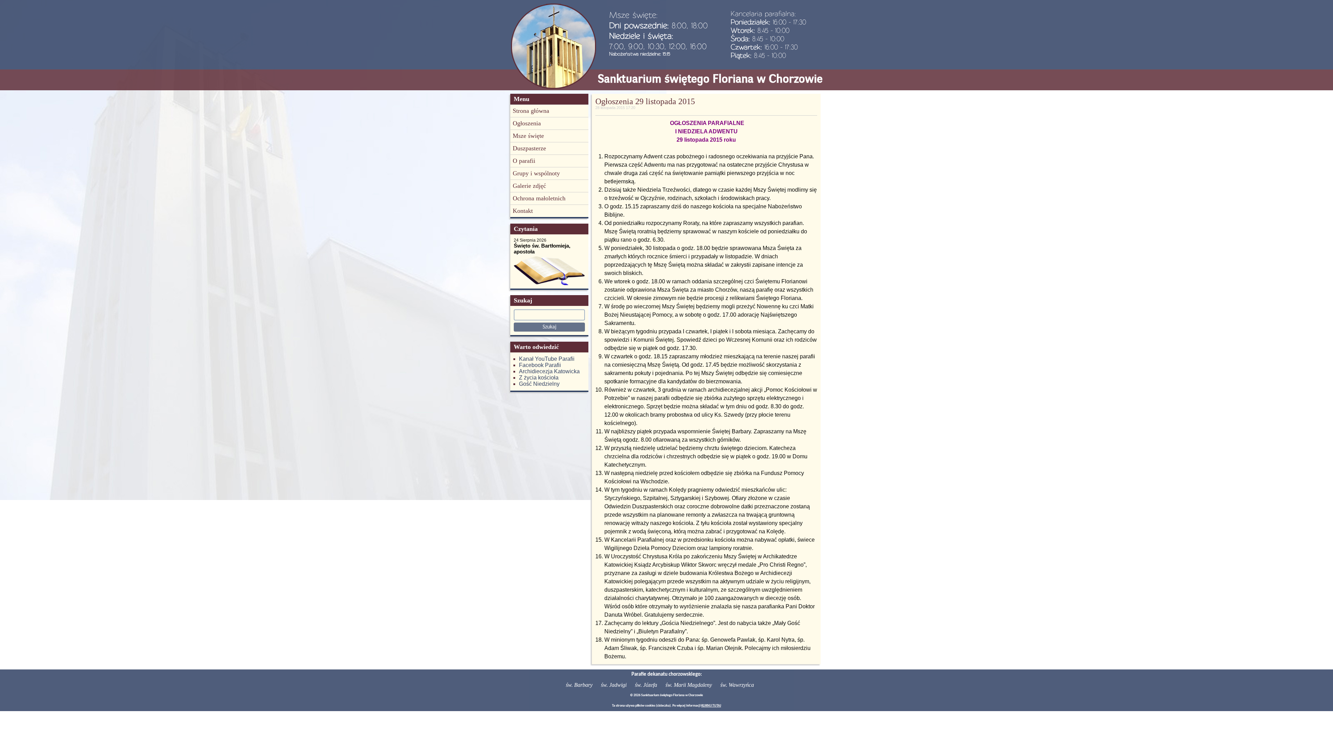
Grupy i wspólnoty (536, 173)
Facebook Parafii (540, 365)
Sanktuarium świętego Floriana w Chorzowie (710, 79)
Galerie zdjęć (529, 185)
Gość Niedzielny (539, 384)
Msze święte (528, 135)
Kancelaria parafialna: (763, 13)
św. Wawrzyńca (737, 685)
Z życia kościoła (539, 378)
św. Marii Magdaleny (688, 685)
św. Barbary (579, 685)
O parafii (524, 160)
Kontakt (523, 210)
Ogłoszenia (527, 123)
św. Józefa (646, 685)
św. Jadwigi (614, 685)
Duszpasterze (529, 148)
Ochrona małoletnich (539, 198)
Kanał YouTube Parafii (547, 359)
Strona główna (531, 110)
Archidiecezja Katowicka (549, 371)
